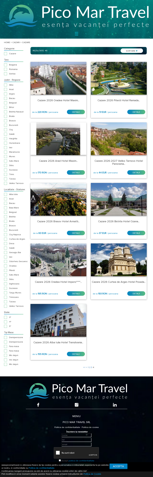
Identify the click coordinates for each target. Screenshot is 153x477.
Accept (64, 461)
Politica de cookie (90, 427)
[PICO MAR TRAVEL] (76, 16)
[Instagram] (76, 405)
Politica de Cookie (92, 474)
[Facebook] (38, 405)
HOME (7, 42)
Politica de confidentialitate (67, 427)
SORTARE (131, 51)
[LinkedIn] (115, 405)
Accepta (118, 466)
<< (84, 367)
